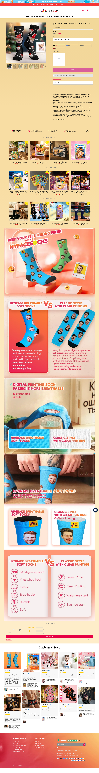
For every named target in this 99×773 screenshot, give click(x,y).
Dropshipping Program (40, 747)
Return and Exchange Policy (19, 745)
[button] (8, 42)
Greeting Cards (64, 16)
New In (71, 16)
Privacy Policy (16, 743)
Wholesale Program (39, 745)
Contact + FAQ (16, 741)
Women (36, 16)
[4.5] (68, 740)
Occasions (49, 16)
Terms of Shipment (17, 749)
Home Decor (42, 16)
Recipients (56, 16)
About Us (37, 741)
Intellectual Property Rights (19, 751)
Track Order (60, 4)
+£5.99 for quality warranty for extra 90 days (65, 75)
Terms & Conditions (17, 747)
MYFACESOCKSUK (20, 765)
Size (53, 36)
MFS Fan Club (38, 743)
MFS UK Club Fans (57, 79)
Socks (27, 16)
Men (32, 16)
